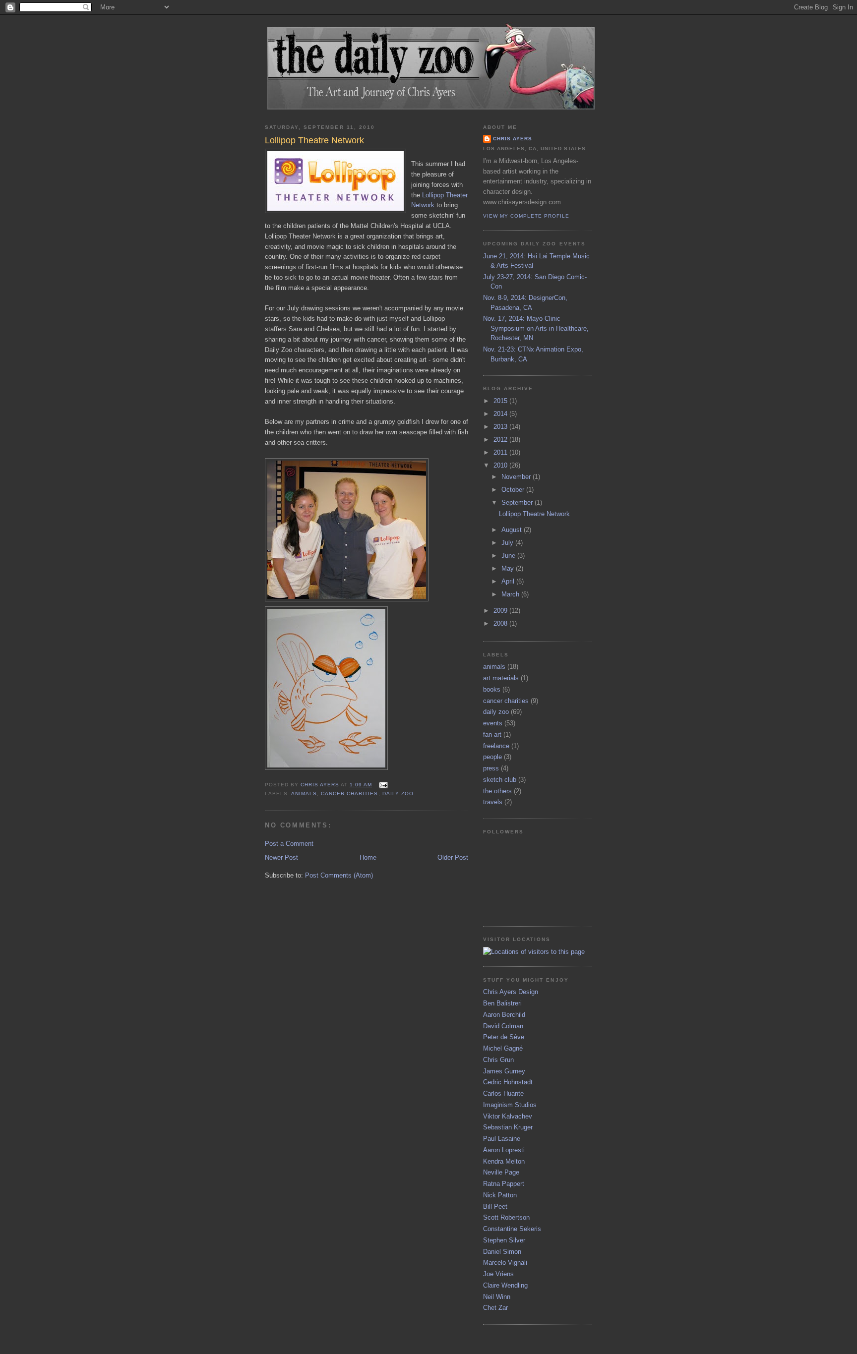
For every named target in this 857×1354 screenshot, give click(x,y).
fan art (492, 734)
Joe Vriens (498, 1274)
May (508, 568)
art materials (501, 678)
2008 (501, 623)
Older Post (452, 857)
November (517, 476)
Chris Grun (498, 1059)
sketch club (499, 779)
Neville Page (501, 1172)
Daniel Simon (502, 1251)
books (491, 689)
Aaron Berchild (504, 1014)
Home (368, 857)
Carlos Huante (503, 1093)
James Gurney (504, 1071)
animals (304, 793)
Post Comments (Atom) (339, 875)
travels (492, 802)
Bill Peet (495, 1206)
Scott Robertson (506, 1217)
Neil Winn (496, 1296)
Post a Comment (289, 843)
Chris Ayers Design (510, 992)
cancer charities (349, 793)
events (492, 723)
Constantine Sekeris (512, 1229)
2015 (501, 401)
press (491, 768)
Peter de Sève (503, 1037)
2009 (501, 610)
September (518, 502)
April (508, 581)
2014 (501, 413)
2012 (501, 439)
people (492, 757)
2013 (501, 426)
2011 (501, 452)
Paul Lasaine (501, 1138)
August (512, 529)
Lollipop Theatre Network (534, 514)
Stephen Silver (504, 1240)
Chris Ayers (512, 138)
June (509, 555)
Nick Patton (500, 1195)
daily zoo (398, 793)
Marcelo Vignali (505, 1262)
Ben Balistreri (502, 1003)
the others (497, 791)
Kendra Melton (504, 1161)
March (511, 594)
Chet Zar (495, 1307)
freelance (496, 746)
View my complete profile (526, 216)
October (513, 489)
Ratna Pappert (503, 1183)
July (508, 542)
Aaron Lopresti (504, 1150)
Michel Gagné (503, 1048)
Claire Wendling (505, 1285)
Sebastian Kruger (508, 1127)
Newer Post (281, 857)
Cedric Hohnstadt (508, 1082)
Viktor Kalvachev (507, 1116)
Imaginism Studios (510, 1105)
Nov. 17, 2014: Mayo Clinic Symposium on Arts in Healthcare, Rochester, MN (536, 328)
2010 (501, 465)
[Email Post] (382, 784)
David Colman (503, 1026)
